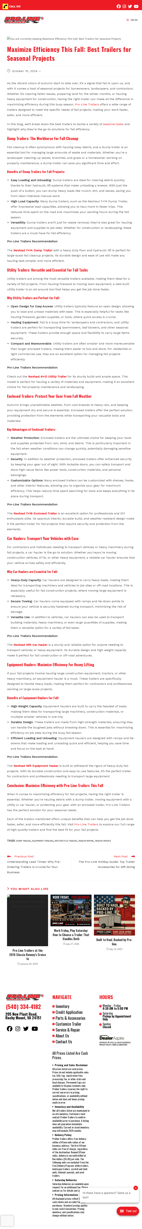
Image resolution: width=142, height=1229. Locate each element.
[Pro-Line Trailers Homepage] (24, 997)
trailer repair (85, 840)
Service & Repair (68, 1030)
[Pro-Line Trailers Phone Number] (5, 6)
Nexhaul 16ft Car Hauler (30, 644)
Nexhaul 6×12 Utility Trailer (47, 376)
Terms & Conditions (119, 1044)
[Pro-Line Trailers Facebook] (119, 6)
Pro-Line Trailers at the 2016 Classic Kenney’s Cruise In (27, 954)
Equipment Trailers (42, 840)
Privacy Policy (105, 1044)
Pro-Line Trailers (87, 104)
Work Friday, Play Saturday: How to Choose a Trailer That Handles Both (71, 935)
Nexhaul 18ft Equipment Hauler (35, 766)
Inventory (62, 1006)
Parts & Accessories (70, 1018)
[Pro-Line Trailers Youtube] (136, 6)
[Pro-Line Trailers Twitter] (130, 6)
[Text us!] (128, 1212)
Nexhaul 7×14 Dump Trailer (32, 250)
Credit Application (69, 1012)
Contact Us (64, 1041)
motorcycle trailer (66, 840)
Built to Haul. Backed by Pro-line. (114, 942)
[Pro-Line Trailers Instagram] (124, 6)
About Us (62, 1036)
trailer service (103, 840)
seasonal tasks (113, 124)
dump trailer (23, 840)
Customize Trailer (68, 1024)
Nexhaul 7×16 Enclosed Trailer (35, 513)
